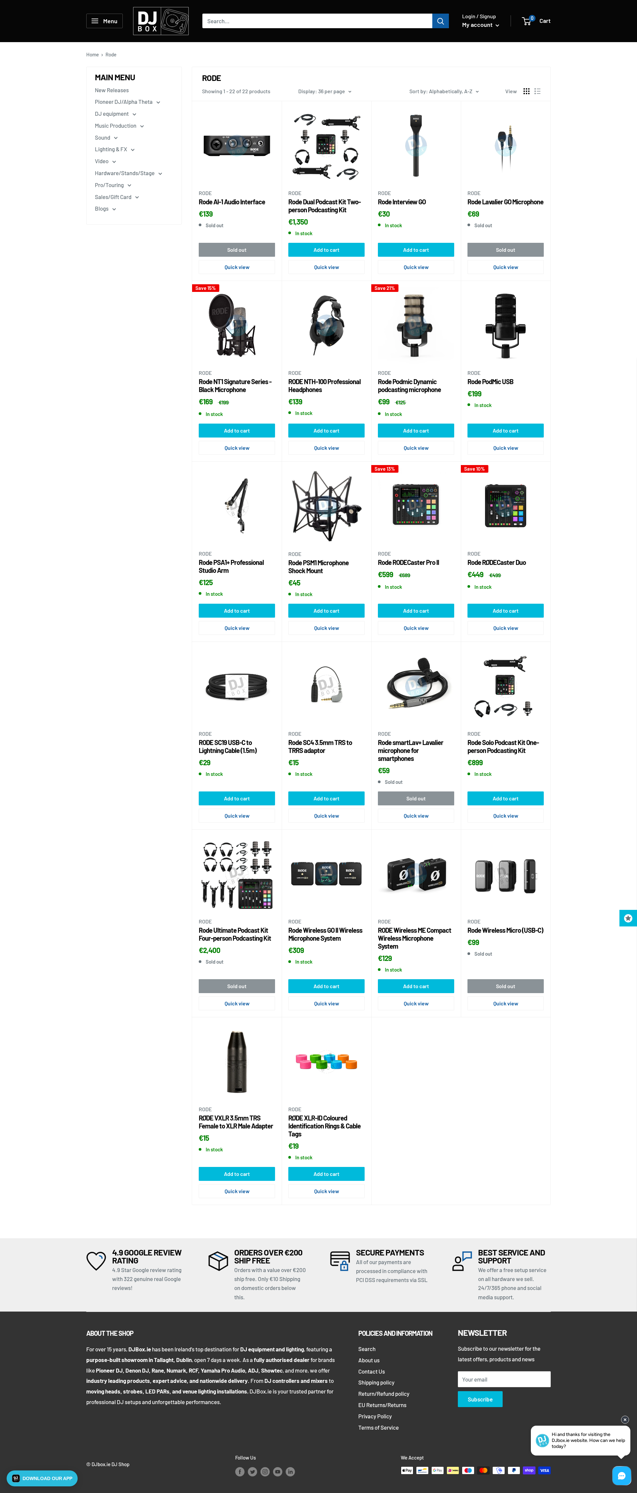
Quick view (237, 267)
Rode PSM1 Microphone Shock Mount (318, 567)
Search (367, 1348)
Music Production (116, 125)
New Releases (112, 90)
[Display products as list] (537, 91)
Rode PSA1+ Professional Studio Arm (231, 566)
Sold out (237, 249)
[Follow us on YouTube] (277, 1471)
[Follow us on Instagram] (265, 1471)
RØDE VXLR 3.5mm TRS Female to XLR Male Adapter (236, 1122)
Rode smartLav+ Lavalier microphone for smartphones (410, 750)
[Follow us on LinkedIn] (290, 1471)
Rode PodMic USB (490, 381)
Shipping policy (376, 1382)
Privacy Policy (375, 1416)
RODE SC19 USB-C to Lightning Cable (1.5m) (227, 746)
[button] (42, 1478)
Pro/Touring (110, 184)
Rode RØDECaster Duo (496, 562)
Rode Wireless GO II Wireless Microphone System (325, 934)
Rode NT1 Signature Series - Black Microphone (235, 385)
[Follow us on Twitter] (252, 1471)
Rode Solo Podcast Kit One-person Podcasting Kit (503, 746)
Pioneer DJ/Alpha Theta (124, 101)
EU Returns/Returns (382, 1404)
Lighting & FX (111, 149)
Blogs (102, 208)
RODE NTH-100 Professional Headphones (324, 385)
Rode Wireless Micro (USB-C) (505, 930)
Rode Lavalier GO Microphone (505, 202)
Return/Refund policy (383, 1393)
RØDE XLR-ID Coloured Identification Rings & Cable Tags (324, 1126)
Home (92, 54)
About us (369, 1360)
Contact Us (371, 1371)
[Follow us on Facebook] (240, 1471)
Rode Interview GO (402, 202)
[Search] (440, 21)
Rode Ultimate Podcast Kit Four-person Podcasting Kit (235, 934)
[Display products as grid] (527, 91)
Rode (205, 193)
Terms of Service (378, 1427)
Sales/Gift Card (113, 196)
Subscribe (480, 1399)
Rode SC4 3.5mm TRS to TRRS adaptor (320, 746)
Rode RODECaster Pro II (408, 562)
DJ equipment (112, 113)
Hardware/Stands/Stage (125, 173)
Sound (103, 137)
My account (478, 24)
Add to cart (326, 249)
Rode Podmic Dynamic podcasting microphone (409, 385)
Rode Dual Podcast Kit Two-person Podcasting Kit (324, 206)
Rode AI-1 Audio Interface (232, 202)
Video (102, 161)
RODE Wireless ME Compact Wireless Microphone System (414, 938)
